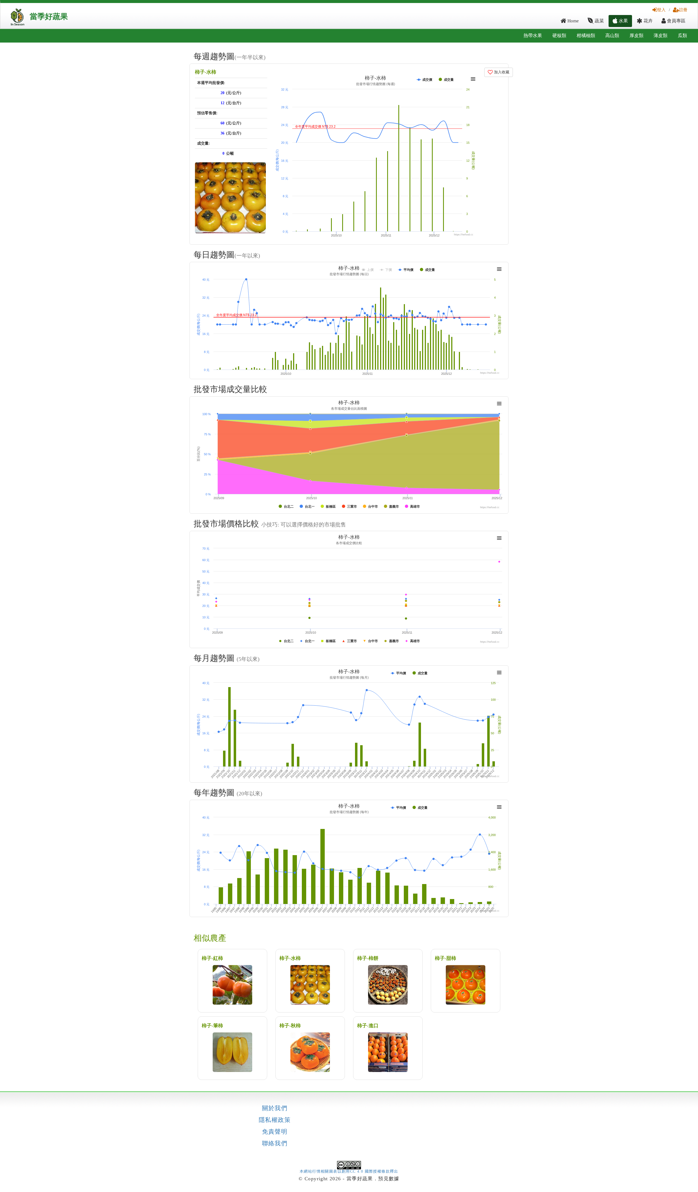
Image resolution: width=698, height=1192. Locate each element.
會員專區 (675, 20)
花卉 (647, 20)
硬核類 (559, 35)
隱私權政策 (275, 1120)
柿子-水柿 (205, 72)
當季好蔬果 (49, 16)
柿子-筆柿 (212, 1025)
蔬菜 (599, 20)
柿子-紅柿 (212, 958)
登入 (661, 9)
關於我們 (275, 1108)
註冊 (683, 9)
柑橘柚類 (586, 35)
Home (572, 20)
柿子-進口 (367, 1025)
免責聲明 (275, 1131)
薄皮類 (660, 35)
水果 (623, 20)
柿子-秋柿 (290, 1025)
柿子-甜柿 (445, 958)
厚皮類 (636, 35)
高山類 (612, 35)
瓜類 (682, 35)
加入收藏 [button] (501, 72)
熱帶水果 (533, 35)
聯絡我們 (275, 1143)
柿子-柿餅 (367, 958)
